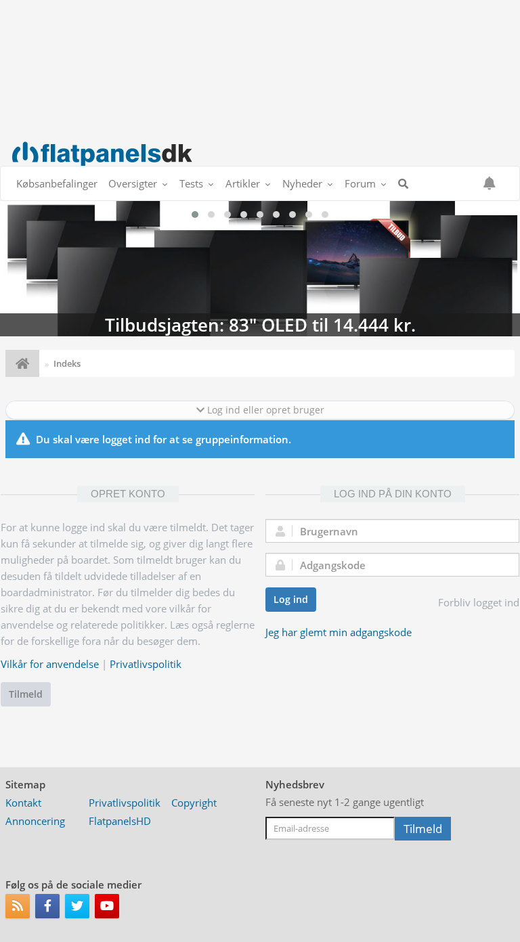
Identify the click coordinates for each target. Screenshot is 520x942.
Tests (191, 183)
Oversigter (132, 183)
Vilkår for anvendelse (50, 664)
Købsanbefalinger (57, 183)
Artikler (242, 183)
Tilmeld (26, 694)
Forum (360, 183)
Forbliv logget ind (478, 602)
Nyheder (302, 183)
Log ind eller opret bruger (264, 409)
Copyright (194, 802)
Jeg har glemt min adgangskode (338, 632)
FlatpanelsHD (120, 821)
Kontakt (23, 802)
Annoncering (35, 821)
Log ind (291, 599)
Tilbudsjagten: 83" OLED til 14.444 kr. (260, 268)
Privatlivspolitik (145, 664)
